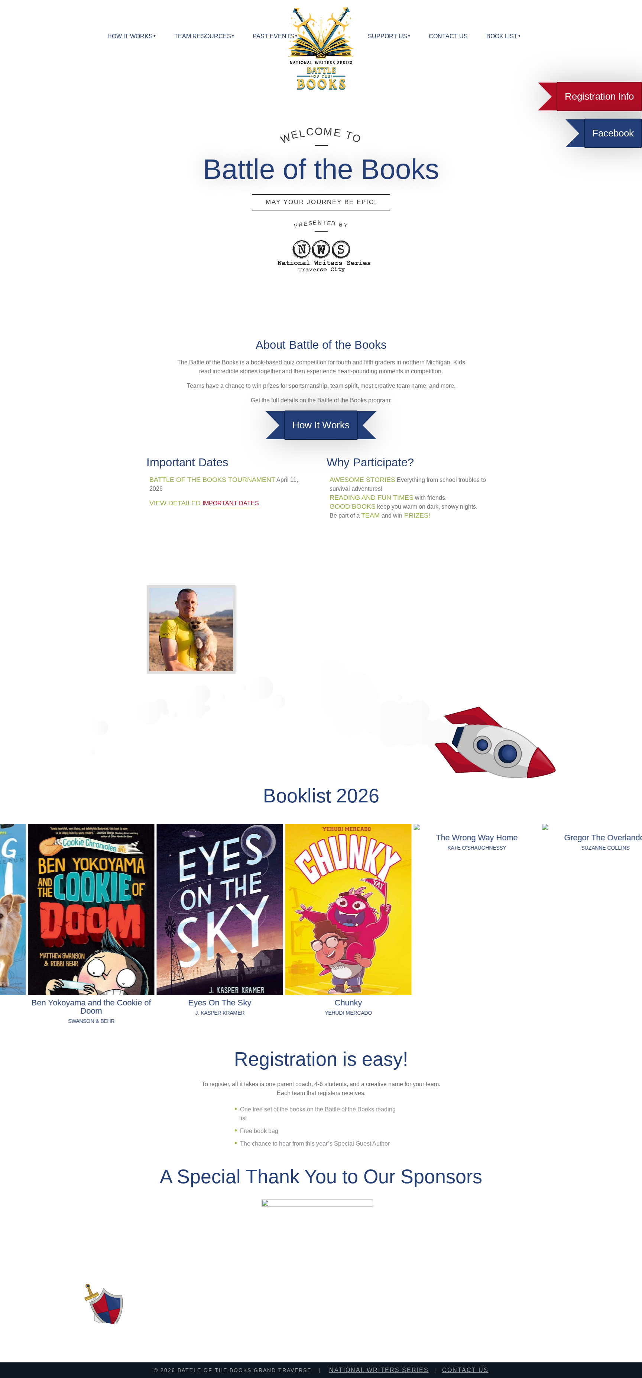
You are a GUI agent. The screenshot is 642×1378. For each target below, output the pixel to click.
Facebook (613, 133)
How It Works (321, 425)
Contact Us (448, 36)
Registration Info (599, 96)
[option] (64, 924)
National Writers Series (379, 1370)
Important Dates (230, 503)
